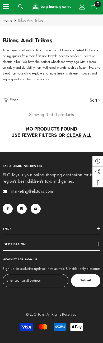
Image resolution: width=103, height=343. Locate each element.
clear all (79, 135)
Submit (85, 280)
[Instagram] (22, 209)
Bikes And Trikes (30, 20)
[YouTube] (36, 209)
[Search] (21, 7)
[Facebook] (8, 209)
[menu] (6, 6)
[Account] (82, 6)
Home (7, 20)
